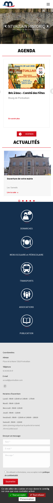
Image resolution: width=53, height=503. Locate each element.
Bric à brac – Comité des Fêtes (26, 93)
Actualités (10, 182)
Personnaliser (27, 499)
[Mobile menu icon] (48, 4)
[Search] (41, 4)
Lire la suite (11, 192)
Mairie (17, 182)
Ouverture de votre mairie (20, 178)
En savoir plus (14, 119)
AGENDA (29, 134)
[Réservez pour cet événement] (26, 76)
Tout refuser (38, 495)
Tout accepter (19, 495)
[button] (19, 201)
